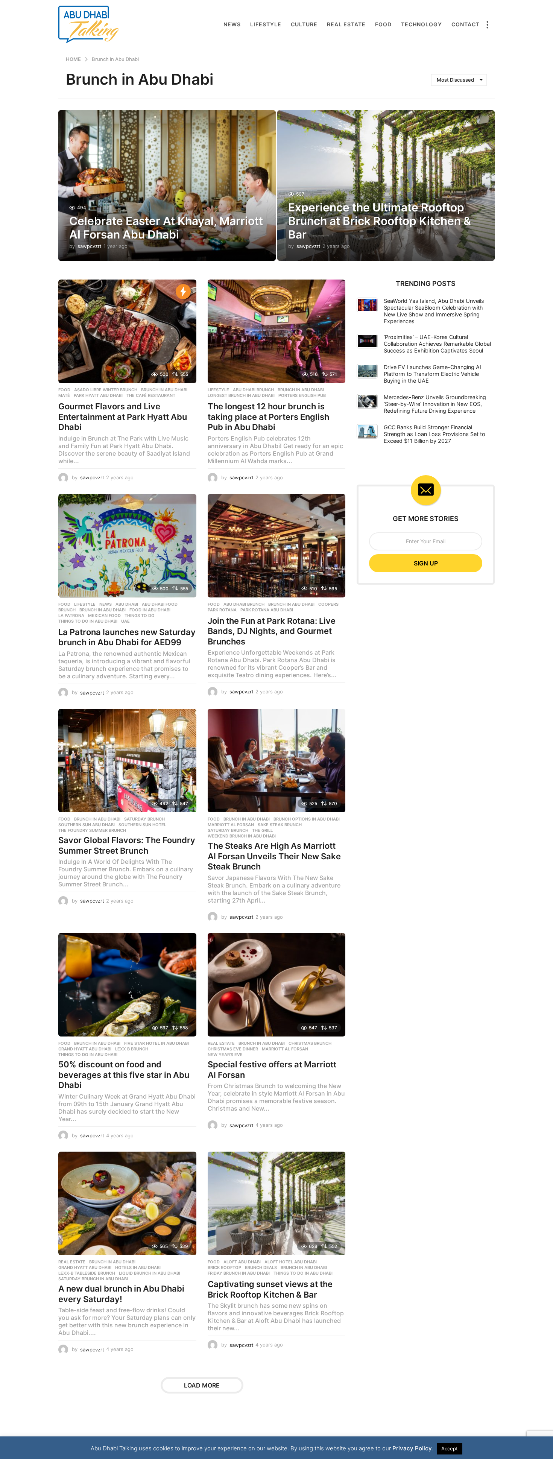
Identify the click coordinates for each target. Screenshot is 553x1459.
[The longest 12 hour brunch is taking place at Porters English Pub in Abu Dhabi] (277, 331)
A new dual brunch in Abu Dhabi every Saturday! (121, 1294)
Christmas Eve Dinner (233, 1049)
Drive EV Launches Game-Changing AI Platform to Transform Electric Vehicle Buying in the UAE (432, 374)
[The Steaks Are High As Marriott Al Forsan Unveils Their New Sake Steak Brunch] (277, 760)
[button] (487, 24)
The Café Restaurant (150, 395)
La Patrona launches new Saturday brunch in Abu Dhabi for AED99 (127, 637)
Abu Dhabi (126, 604)
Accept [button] (449, 1448)
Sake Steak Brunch (280, 824)
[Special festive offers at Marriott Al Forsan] (277, 984)
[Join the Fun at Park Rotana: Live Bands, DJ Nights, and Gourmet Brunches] (277, 545)
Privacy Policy (412, 1448)
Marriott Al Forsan (231, 824)
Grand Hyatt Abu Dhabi (84, 1049)
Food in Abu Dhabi (149, 610)
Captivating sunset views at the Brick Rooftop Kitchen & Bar (270, 1289)
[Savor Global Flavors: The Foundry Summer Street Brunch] (127, 760)
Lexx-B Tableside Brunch (86, 1273)
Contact (465, 24)
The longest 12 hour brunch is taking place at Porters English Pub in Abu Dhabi (268, 416)
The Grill (262, 830)
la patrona (71, 615)
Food (383, 24)
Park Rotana (222, 610)
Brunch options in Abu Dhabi (306, 819)
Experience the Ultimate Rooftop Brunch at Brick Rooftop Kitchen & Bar (379, 221)
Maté (64, 395)
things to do (140, 615)
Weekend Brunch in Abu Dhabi (242, 836)
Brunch (67, 610)
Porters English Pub (302, 395)
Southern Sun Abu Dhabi (86, 824)
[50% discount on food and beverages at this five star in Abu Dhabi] (127, 984)
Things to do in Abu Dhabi (87, 621)
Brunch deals (261, 1267)
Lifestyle (265, 24)
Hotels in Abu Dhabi (138, 1267)
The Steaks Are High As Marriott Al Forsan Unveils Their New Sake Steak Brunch (274, 856)
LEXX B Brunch (131, 1049)
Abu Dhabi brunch (253, 390)
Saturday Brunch (144, 819)
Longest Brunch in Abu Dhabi (241, 395)
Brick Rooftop (224, 1267)
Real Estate (346, 24)
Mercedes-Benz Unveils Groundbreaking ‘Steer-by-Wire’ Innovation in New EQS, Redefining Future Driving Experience (435, 404)
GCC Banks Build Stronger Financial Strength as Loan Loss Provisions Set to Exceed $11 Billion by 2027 (434, 434)
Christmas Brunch (310, 1043)
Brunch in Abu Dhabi (164, 390)
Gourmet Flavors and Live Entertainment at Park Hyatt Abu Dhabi (122, 416)
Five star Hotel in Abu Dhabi (156, 1043)
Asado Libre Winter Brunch (105, 390)
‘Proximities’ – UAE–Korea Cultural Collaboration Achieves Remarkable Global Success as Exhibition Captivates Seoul (437, 344)
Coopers (328, 604)
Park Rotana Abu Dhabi (266, 610)
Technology (421, 24)
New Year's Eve (225, 1054)
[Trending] (183, 291)
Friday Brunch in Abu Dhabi (239, 1273)
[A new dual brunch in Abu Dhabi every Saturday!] (127, 1203)
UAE (125, 621)
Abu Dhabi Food (160, 604)
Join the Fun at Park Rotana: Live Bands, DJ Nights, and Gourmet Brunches (272, 631)
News (232, 24)
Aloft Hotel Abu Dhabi (290, 1262)
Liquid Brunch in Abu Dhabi (149, 1273)
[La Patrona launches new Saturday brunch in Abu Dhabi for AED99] (127, 545)
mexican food (104, 615)
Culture (304, 24)
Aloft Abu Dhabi (242, 1262)
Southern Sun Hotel (142, 824)
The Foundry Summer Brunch (92, 830)
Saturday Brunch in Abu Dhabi (93, 1279)
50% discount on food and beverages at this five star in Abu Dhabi (123, 1074)
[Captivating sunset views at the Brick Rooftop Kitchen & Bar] (277, 1203)
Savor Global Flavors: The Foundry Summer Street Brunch (126, 845)
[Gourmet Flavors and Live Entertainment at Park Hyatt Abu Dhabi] (127, 331)
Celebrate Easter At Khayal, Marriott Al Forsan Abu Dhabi (166, 227)
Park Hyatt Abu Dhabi (98, 395)
